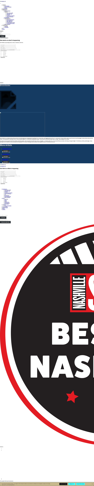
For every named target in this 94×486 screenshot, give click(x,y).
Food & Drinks (5, 8)
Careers (3, 209)
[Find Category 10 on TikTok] (16, 478)
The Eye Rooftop (10, 16)
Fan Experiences (7, 18)
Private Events (5, 25)
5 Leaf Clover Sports (10, 15)
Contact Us (6, 202)
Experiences (5, 9)
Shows (5, 7)
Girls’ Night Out (9, 21)
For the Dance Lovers (11, 22)
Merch (3, 29)
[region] (47, 484)
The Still (8, 14)
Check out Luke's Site (5, 222)
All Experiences (7, 10)
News (5, 201)
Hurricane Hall (9, 13)
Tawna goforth (7, 148)
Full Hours (3, 217)
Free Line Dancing (7, 205)
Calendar (4, 204)
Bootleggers (6, 17)
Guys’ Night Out (10, 20)
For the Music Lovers (10, 23)
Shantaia (5, 159)
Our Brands (6, 203)
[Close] (92, 484)
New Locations (7, 24)
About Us (6, 199)
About (3, 198)
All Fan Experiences (10, 19)
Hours (5, 200)
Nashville (6, 26)
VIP (3, 28)
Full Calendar (6, 6)
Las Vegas (6, 27)
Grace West (6, 154)
